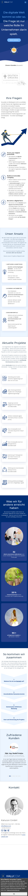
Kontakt (18, 681)
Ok (14, 894)
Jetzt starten (14, 40)
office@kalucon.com (6, 826)
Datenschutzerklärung (13, 890)
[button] (8, 776)
